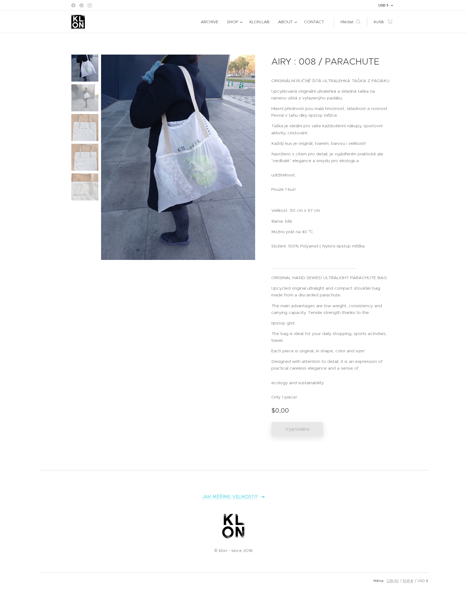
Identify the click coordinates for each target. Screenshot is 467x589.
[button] (350, 22)
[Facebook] (73, 5)
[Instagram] (89, 5)
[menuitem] (211, 22)
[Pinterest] (81, 5)
